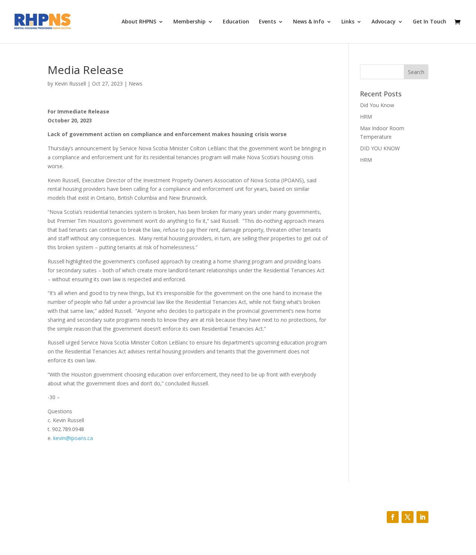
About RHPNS (139, 22)
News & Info (308, 22)
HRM (366, 116)
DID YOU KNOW (380, 148)
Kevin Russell (70, 83)
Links (347, 22)
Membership (189, 22)
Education (236, 22)
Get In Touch (429, 22)
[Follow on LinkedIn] (422, 517)
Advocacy (384, 22)
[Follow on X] (408, 517)
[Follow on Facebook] (393, 517)
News (135, 83)
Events (267, 22)
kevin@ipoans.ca (73, 438)
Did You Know (377, 105)
